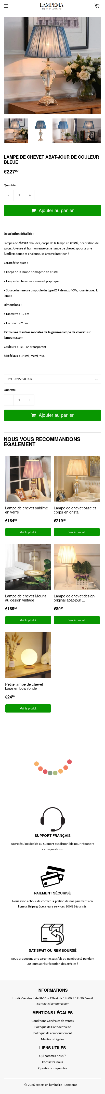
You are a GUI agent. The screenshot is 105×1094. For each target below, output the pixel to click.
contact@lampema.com (53, 1003)
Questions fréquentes (52, 1068)
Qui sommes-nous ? (52, 1056)
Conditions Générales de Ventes (53, 1021)
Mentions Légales (52, 1039)
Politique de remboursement (52, 1033)
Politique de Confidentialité (52, 1027)
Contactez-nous (52, 1062)
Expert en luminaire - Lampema (56, 1085)
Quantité (10, 185)
